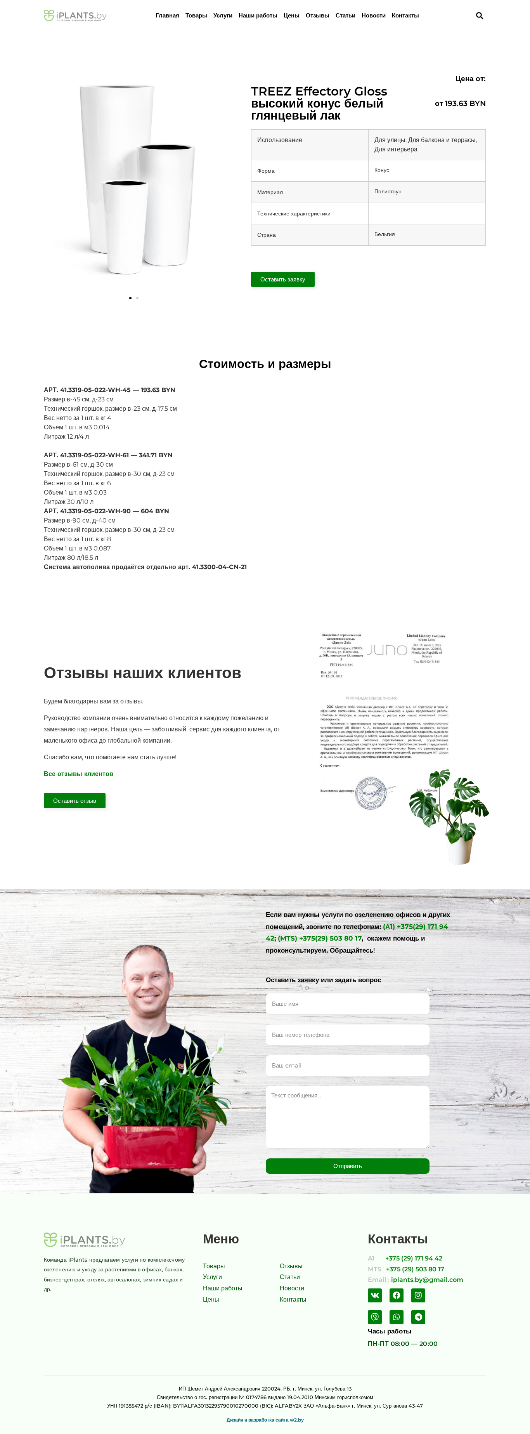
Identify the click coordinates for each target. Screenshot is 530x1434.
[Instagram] (418, 1295)
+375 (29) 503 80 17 (415, 1269)
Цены (292, 15)
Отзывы (317, 15)
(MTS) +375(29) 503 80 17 (320, 938)
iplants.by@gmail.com (427, 1279)
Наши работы (258, 15)
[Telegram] (418, 1317)
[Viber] (375, 1317)
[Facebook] (397, 1295)
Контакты (405, 15)
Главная (167, 15)
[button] (130, 298)
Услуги (222, 15)
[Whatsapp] (397, 1317)
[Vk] (375, 1295)
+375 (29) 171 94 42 (413, 1258)
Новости (374, 15)
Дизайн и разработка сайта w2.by (265, 1420)
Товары (196, 15)
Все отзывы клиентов (78, 774)
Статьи (345, 15)
